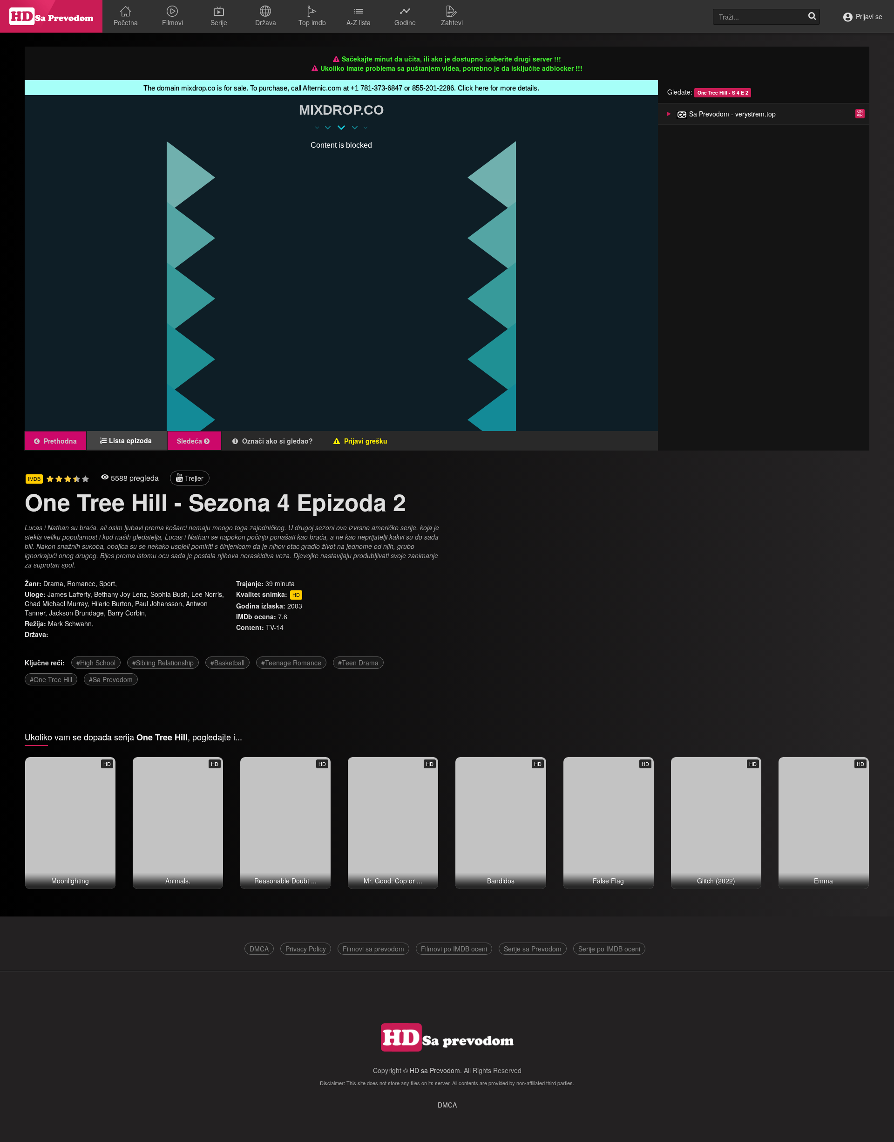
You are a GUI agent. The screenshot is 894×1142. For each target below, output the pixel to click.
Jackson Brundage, (77, 612)
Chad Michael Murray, (57, 603)
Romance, (83, 583)
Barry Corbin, (127, 612)
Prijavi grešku (364, 440)
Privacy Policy (305, 948)
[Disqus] (679, 595)
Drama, (55, 583)
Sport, (108, 583)
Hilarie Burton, (112, 603)
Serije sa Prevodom (533, 948)
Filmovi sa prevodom (373, 948)
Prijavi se (868, 16)
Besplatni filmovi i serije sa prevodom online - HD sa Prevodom (51, 16)
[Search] (812, 17)
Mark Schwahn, (71, 623)
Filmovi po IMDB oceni (454, 948)
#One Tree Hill (51, 679)
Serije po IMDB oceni (609, 948)
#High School (95, 662)
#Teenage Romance (291, 662)
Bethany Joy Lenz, (121, 594)
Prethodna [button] (59, 440)
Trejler (193, 478)
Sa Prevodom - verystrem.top (731, 113)
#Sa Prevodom (111, 679)
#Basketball (227, 662)
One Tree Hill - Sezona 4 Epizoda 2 (215, 501)
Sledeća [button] (190, 440)
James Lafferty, (69, 594)
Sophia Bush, (170, 594)
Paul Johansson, (159, 603)
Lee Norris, (207, 594)
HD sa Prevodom (435, 1070)
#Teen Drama (358, 662)
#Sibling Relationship (163, 662)
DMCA (259, 948)
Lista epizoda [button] (133, 440)
